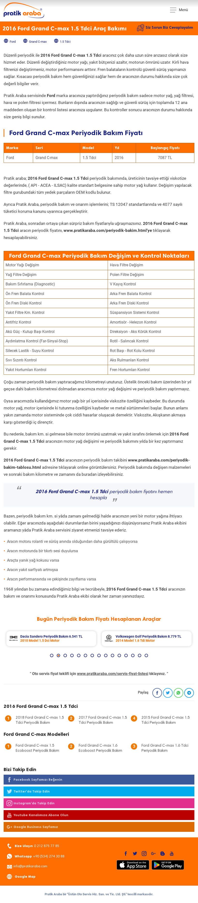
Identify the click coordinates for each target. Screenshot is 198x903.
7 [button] (92, 655)
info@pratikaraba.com (30, 866)
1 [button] (51, 655)
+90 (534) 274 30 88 (39, 856)
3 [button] (65, 655)
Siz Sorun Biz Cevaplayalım (169, 27)
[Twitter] (168, 693)
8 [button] (99, 655)
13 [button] (133, 655)
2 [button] (58, 655)
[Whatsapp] (178, 693)
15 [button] (146, 655)
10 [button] (112, 655)
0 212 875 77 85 (37, 846)
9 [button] (105, 655)
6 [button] (85, 655)
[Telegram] (189, 693)
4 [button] (72, 655)
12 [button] (126, 655)
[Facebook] (157, 693)
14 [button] (139, 655)
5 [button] (78, 655)
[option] (51, 638)
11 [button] (119, 655)
